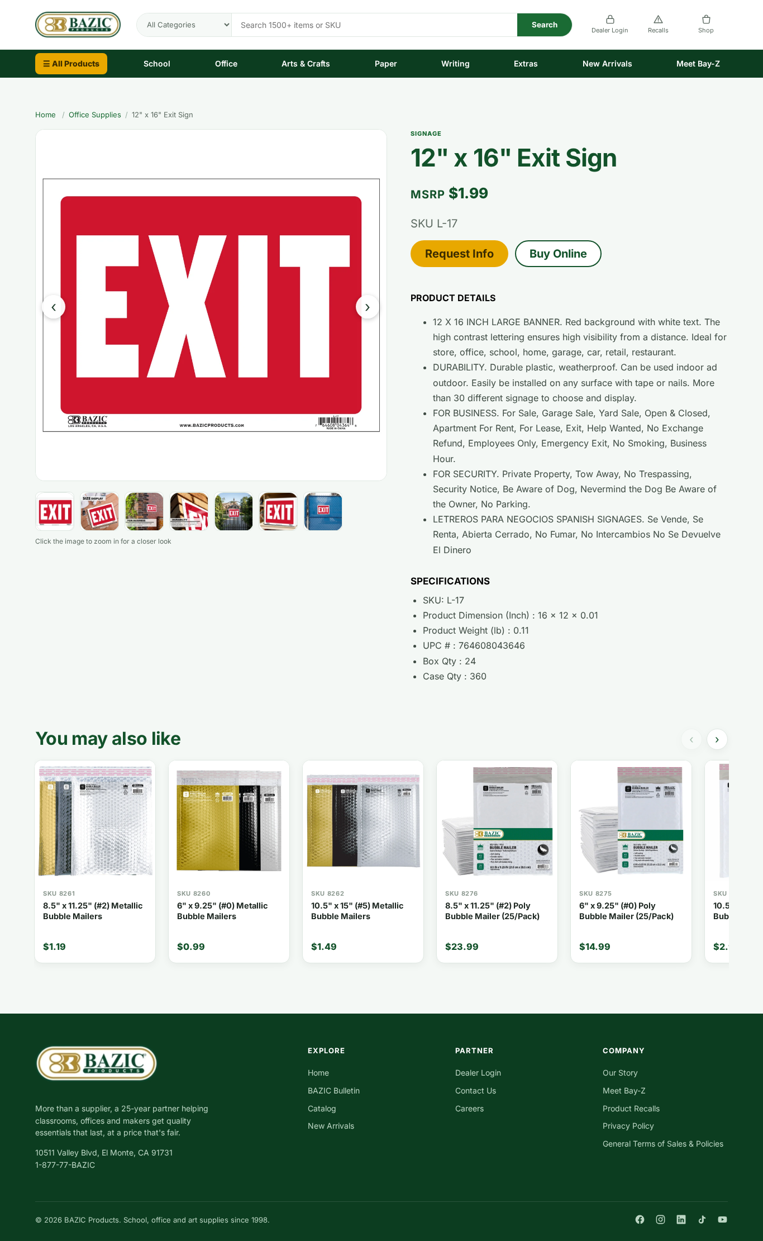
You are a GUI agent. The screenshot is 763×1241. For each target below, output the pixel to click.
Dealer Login (610, 30)
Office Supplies (95, 114)
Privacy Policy (628, 1125)
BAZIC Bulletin (334, 1090)
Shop (706, 30)
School (157, 63)
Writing (455, 63)
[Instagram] (660, 1219)
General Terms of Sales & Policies (663, 1143)
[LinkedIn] (681, 1219)
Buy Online (558, 253)
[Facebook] (640, 1219)
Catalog (322, 1108)
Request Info (459, 253)
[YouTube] (722, 1219)
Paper (386, 63)
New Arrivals (607, 63)
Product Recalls (631, 1108)
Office (226, 63)
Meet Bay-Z (698, 63)
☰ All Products (71, 63)
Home (45, 114)
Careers (469, 1108)
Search (544, 24)
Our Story (620, 1072)
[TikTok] (702, 1219)
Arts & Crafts (306, 63)
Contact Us (475, 1090)
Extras (526, 63)
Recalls (658, 30)
